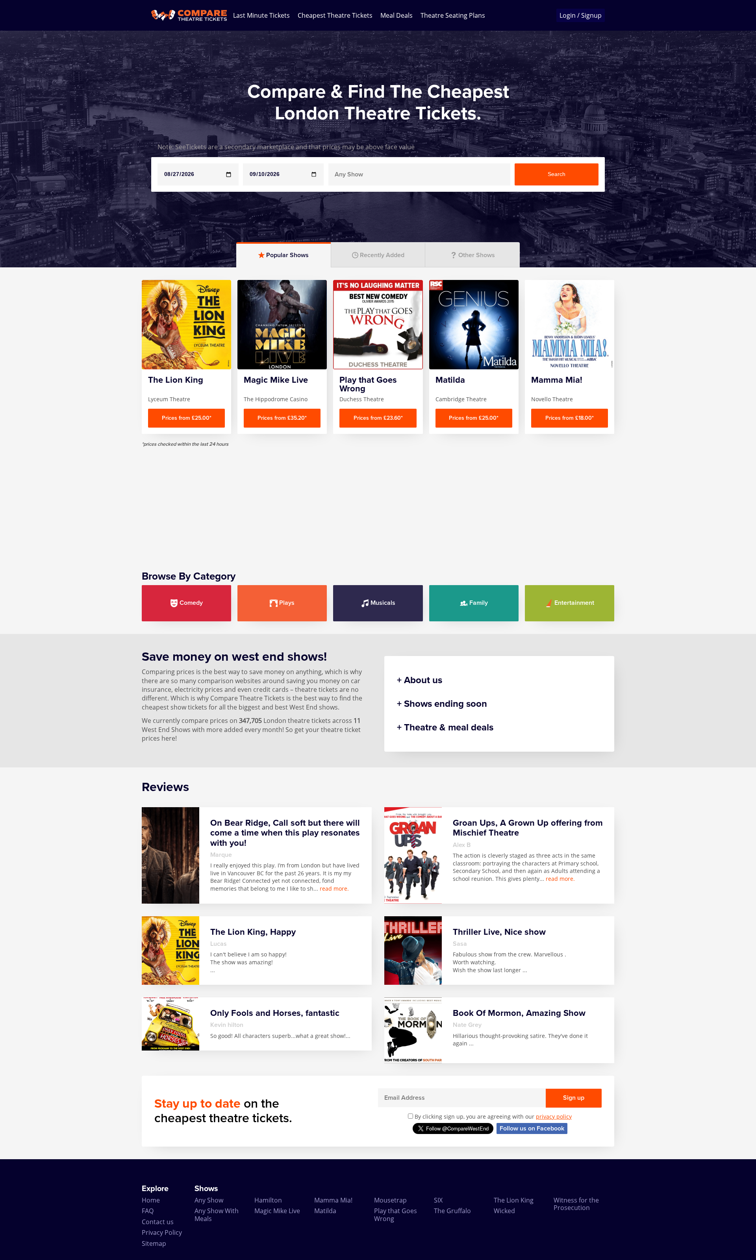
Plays (287, 603)
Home (151, 1200)
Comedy (191, 603)
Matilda (325, 1210)
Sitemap (154, 1243)
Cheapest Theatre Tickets (335, 15)
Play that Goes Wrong (395, 1214)
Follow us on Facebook (532, 1128)
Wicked (504, 1210)
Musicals (383, 603)
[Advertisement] (378, 503)
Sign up (573, 1098)
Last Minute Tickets (261, 15)
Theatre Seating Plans (453, 15)
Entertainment (574, 603)
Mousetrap (390, 1200)
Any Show (209, 1200)
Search (556, 174)
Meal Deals (396, 15)
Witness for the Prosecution (576, 1204)
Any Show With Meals (217, 1214)
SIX (438, 1200)
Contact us (158, 1221)
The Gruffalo (452, 1210)
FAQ (148, 1210)
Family (478, 603)
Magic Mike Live (277, 1210)
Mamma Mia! (333, 1200)
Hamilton (268, 1200)
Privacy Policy (162, 1232)
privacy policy (554, 1116)
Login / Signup (581, 15)
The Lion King (514, 1200)
